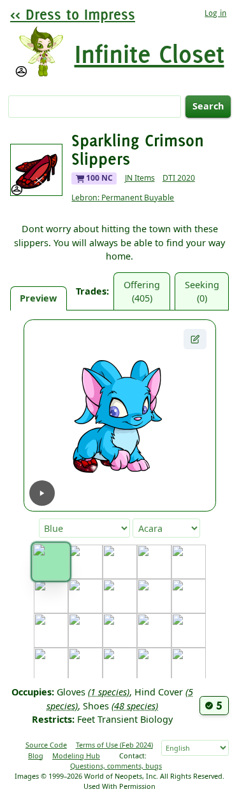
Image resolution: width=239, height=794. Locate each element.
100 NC (98, 177)
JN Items (140, 177)
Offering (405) (142, 292)
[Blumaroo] (120, 562)
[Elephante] (51, 630)
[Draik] (188, 596)
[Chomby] (120, 596)
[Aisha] (85, 562)
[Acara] (50, 561)
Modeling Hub (76, 755)
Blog (35, 755)
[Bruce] (188, 562)
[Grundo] (85, 665)
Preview (38, 298)
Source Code (46, 744)
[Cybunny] (154, 596)
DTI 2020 (179, 177)
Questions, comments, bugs (116, 765)
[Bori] (154, 562)
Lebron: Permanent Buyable (122, 197)
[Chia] (85, 596)
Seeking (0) (202, 292)
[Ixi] (154, 665)
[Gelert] (154, 630)
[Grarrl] (51, 665)
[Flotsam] (120, 630)
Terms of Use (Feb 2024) (114, 744)
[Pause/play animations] (42, 493)
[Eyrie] (85, 630)
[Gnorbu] (188, 630)
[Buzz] (51, 596)
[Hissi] (120, 665)
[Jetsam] (188, 665)
